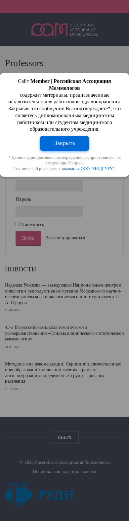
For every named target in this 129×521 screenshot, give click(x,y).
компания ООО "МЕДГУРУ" (88, 168)
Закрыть (64, 143)
